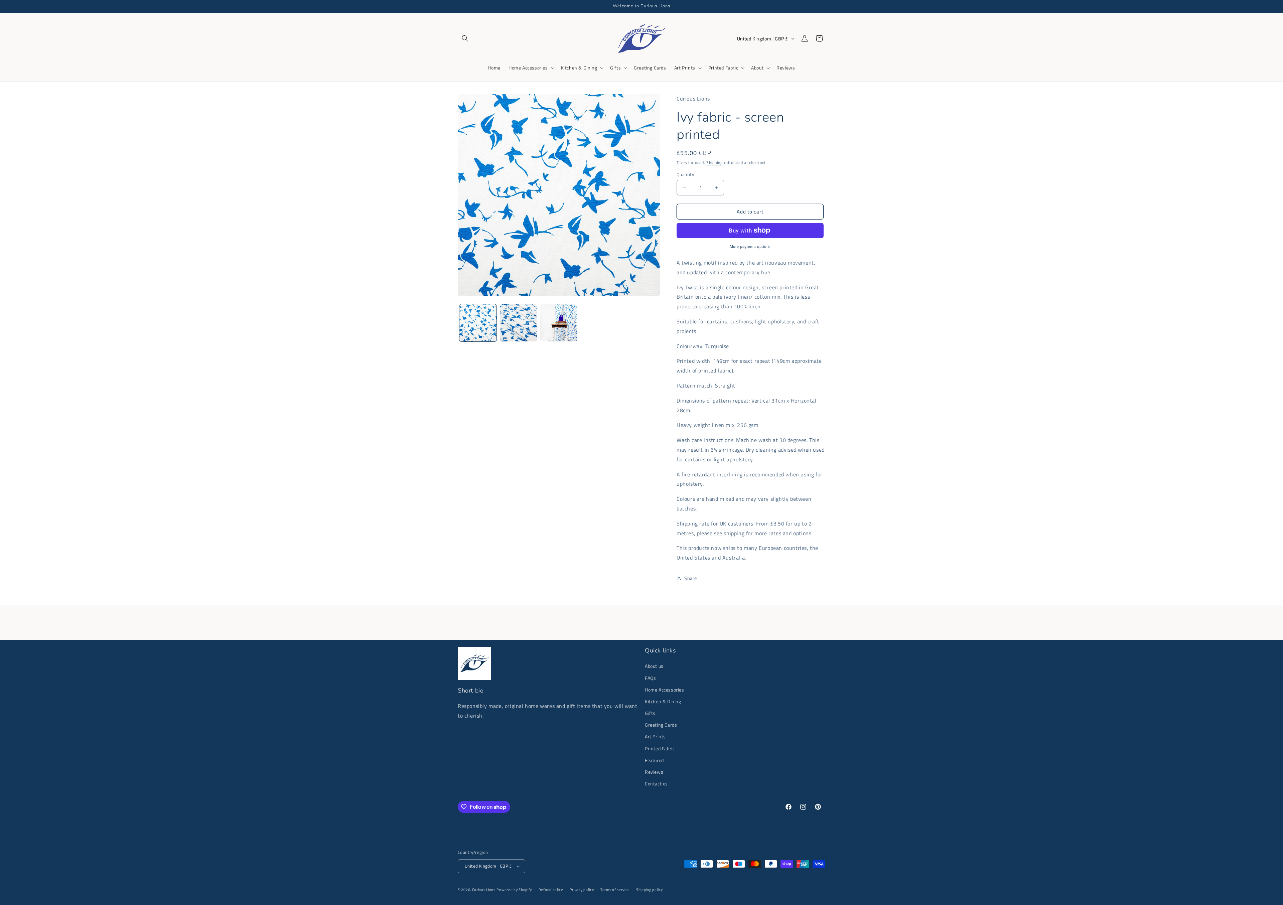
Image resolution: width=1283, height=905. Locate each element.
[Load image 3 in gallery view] (558, 322)
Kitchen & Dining (663, 701)
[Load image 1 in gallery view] (477, 322)
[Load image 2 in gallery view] (518, 322)
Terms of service (614, 889)
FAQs (650, 678)
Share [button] (690, 578)
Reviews (654, 771)
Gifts (650, 713)
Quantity (685, 174)
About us (654, 665)
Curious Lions (483, 889)
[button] (465, 38)
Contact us (656, 783)
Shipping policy (649, 889)
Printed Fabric (660, 748)
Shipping (714, 162)
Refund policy (551, 889)
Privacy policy (582, 889)
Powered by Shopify (514, 889)
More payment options (750, 247)
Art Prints (655, 736)
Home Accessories (664, 689)
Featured (654, 760)
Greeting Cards (661, 724)
